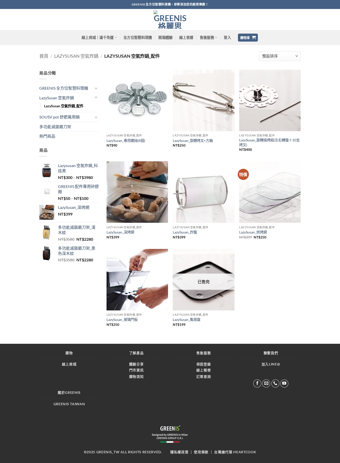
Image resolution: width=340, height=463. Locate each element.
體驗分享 (136, 364)
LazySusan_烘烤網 (253, 232)
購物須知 (136, 377)
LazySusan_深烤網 (120, 232)
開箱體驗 (165, 37)
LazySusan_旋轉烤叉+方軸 (193, 140)
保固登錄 (203, 364)
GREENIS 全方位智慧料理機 (63, 88)
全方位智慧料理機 (137, 37)
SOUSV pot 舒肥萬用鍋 (59, 117)
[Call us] (275, 383)
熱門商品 (47, 136)
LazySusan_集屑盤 (186, 319)
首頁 (43, 56)
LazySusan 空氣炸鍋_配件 (63, 106)
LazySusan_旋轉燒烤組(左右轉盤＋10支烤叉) (269, 142)
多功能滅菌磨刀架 (55, 126)
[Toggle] (96, 88)
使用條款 (201, 452)
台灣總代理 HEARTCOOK (235, 452)
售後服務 (207, 37)
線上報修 (203, 370)
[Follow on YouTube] (284, 383)
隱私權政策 (179, 452)
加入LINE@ (271, 364)
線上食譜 (186, 37)
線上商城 (69, 364)
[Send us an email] (266, 383)
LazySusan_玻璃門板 (122, 319)
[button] (227, 37)
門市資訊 (136, 370)
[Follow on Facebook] (257, 383)
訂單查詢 (203, 377)
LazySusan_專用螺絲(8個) (126, 140)
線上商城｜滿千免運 (98, 37)
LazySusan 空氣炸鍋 (76, 56)
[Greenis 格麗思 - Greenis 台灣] (170, 19)
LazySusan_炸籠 (185, 232)
